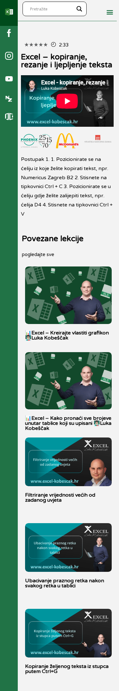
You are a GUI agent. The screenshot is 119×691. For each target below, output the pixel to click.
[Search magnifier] (79, 8)
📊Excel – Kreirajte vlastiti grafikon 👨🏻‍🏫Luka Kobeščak (67, 335)
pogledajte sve (38, 254)
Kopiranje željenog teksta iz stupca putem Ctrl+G (67, 669)
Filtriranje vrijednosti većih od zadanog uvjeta (60, 497)
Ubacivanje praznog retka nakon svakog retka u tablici (64, 583)
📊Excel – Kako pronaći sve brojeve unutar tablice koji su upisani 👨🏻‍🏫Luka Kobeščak (68, 423)
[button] (110, 12)
